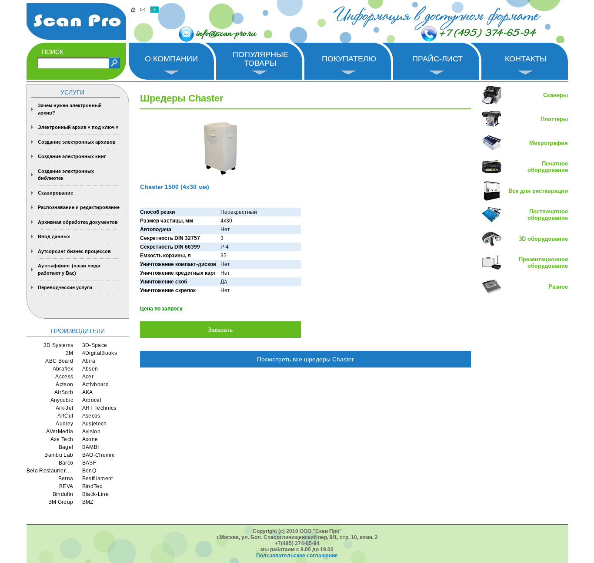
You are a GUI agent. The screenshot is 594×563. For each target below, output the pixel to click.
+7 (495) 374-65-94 (487, 33)
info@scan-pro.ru (226, 33)
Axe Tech (61, 439)
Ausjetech (94, 424)
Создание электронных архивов (77, 142)
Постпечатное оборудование (547, 214)
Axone (90, 439)
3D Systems (58, 345)
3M (69, 353)
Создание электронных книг (72, 156)
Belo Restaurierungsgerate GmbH (50, 471)
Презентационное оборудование (543, 262)
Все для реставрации (538, 191)
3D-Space (94, 345)
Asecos (91, 416)
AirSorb (63, 392)
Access (64, 377)
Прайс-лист (437, 58)
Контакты (526, 58)
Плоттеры (554, 119)
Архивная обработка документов (78, 222)
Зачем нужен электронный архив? (70, 109)
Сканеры (555, 95)
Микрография (548, 143)
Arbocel (92, 400)
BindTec (92, 486)
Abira (89, 361)
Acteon (64, 384)
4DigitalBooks (99, 353)
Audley (64, 424)
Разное (558, 286)
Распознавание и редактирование (79, 207)
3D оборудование (543, 239)
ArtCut (65, 416)
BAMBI (90, 447)
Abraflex (63, 369)
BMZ (87, 502)
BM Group (60, 502)
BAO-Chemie (98, 455)
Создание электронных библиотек (66, 175)
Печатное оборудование (547, 166)
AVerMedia (59, 431)
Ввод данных (54, 236)
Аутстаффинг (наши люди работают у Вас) (69, 269)
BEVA (66, 486)
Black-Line (95, 494)
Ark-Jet (64, 408)
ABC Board (59, 361)
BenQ (89, 471)
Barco (66, 463)
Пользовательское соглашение (297, 556)
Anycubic (61, 400)
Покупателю (349, 58)
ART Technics (99, 408)
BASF (89, 463)
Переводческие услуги (65, 287)
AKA (87, 392)
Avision (91, 431)
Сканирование (55, 193)
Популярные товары (260, 58)
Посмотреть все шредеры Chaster (305, 359)
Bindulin (63, 494)
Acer (87, 377)
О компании (171, 58)
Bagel (66, 447)
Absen (90, 369)
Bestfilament (97, 478)
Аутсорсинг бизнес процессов (74, 251)
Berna (65, 478)
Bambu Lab (58, 455)
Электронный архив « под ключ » (78, 127)
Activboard (95, 384)
